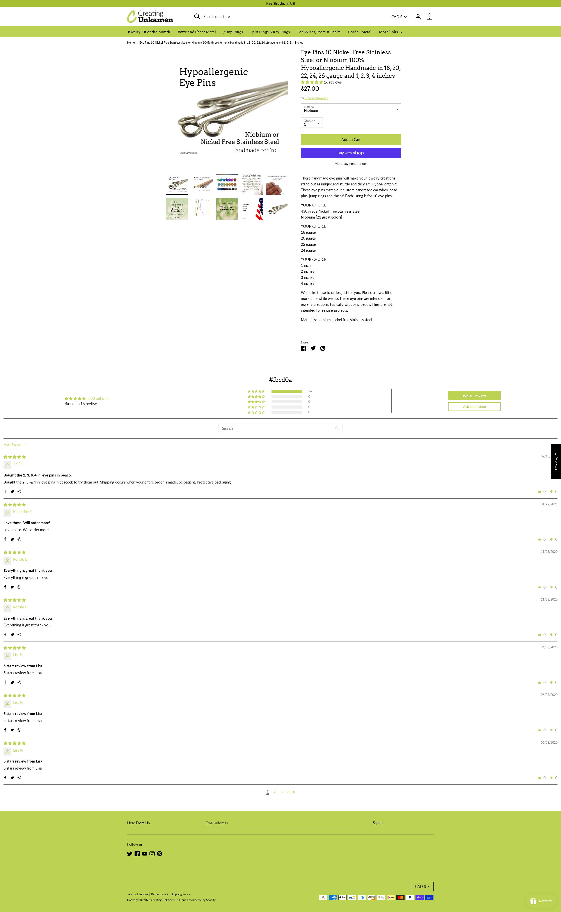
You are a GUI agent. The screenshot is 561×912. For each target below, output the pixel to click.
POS (178, 900)
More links (389, 32)
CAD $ (396, 16)
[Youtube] (144, 853)
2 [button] (274, 792)
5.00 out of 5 (98, 398)
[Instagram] (152, 853)
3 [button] (281, 792)
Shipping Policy (180, 894)
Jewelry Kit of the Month (149, 32)
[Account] (418, 15)
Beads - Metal (359, 32)
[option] (227, 110)
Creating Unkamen (316, 98)
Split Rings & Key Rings (270, 32)
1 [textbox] (305, 124)
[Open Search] (197, 16)
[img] (15, 457)
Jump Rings (233, 32)
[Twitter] (129, 853)
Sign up (379, 822)
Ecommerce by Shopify (201, 900)
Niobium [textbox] (311, 110)
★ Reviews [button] (556, 461)
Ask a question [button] (474, 406)
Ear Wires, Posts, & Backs (319, 32)
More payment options (351, 163)
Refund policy (159, 894)
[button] (312, 82)
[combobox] (351, 108)
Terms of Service (137, 894)
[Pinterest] (159, 853)
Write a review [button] (474, 395)
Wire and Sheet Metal (197, 32)
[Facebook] (137, 853)
